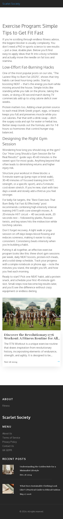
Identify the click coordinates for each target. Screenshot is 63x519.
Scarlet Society (11, 3)
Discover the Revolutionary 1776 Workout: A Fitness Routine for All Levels (31, 336)
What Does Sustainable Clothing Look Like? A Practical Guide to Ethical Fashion (40, 488)
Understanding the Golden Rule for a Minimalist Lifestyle (38, 469)
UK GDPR (7, 450)
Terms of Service (11, 437)
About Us (7, 433)
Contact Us (8, 446)
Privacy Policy (9, 441)
